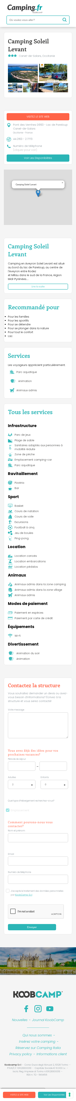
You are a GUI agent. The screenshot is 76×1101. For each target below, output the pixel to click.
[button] (38, 193)
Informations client (52, 1054)
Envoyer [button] (32, 927)
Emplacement (20, 810)
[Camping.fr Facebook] (26, 1008)
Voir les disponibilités (54, 1094)
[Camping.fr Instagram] (38, 1008)
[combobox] (21, 784)
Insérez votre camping (37, 1041)
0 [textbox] (45, 784)
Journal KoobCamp (48, 1020)
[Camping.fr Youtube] (49, 1008)
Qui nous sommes (37, 1035)
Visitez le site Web (19, 1094)
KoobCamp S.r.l (23, 894)
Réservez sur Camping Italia (38, 1047)
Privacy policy (20, 1054)
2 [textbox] (12, 784)
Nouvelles (19, 1020)
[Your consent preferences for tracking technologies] (69, 1094)
